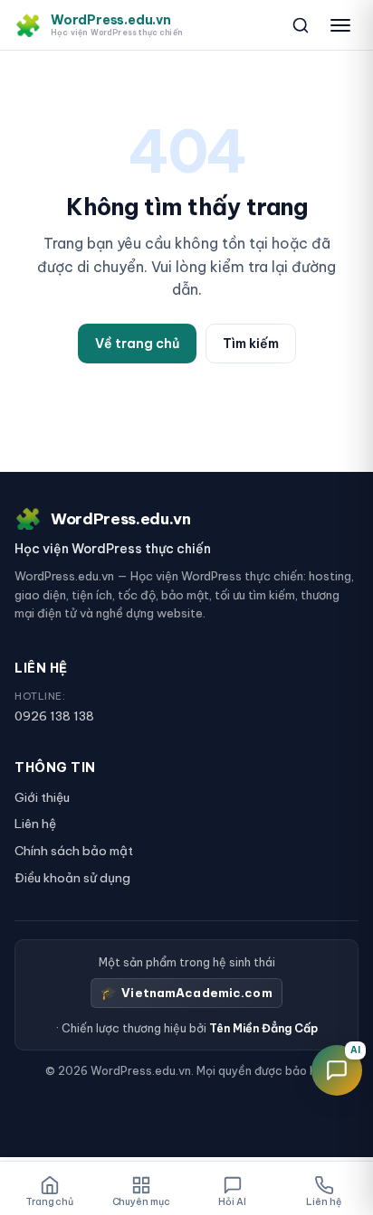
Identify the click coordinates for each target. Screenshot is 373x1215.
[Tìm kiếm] (300, 25)
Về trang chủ (137, 343)
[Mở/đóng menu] (340, 25)
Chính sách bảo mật (73, 851)
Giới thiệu (42, 797)
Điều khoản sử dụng (72, 878)
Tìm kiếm (251, 343)
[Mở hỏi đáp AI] (336, 1070)
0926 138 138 (54, 716)
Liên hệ (35, 823)
